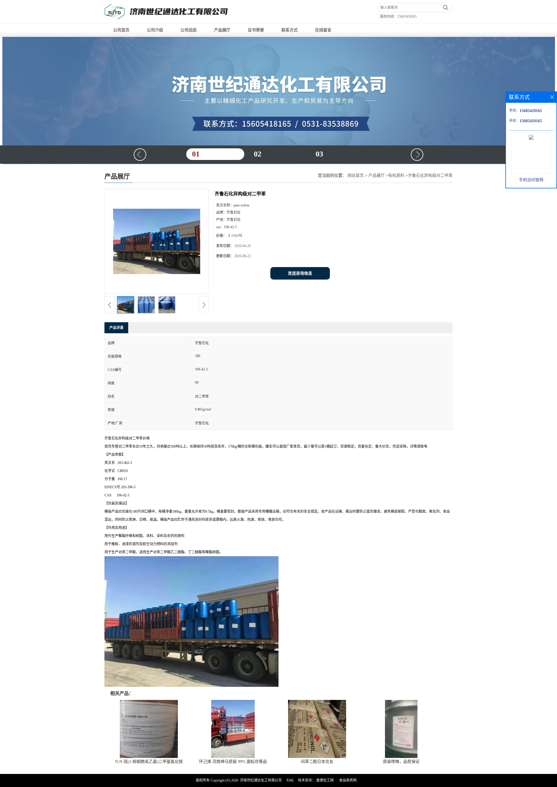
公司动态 (188, 30)
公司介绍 (155, 30)
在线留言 (323, 30)
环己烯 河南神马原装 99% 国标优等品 (233, 761)
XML (290, 780)
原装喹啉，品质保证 (401, 761)
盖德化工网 (325, 780)
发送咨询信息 (300, 273)
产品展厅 (222, 30)
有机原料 (396, 175)
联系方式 (289, 30)
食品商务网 (348, 780)
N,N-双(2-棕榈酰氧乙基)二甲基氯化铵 (149, 761)
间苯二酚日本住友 (317, 761)
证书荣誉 (256, 30)
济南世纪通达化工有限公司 (261, 780)
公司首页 (121, 30)
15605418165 (407, 17)
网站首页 (356, 175)
